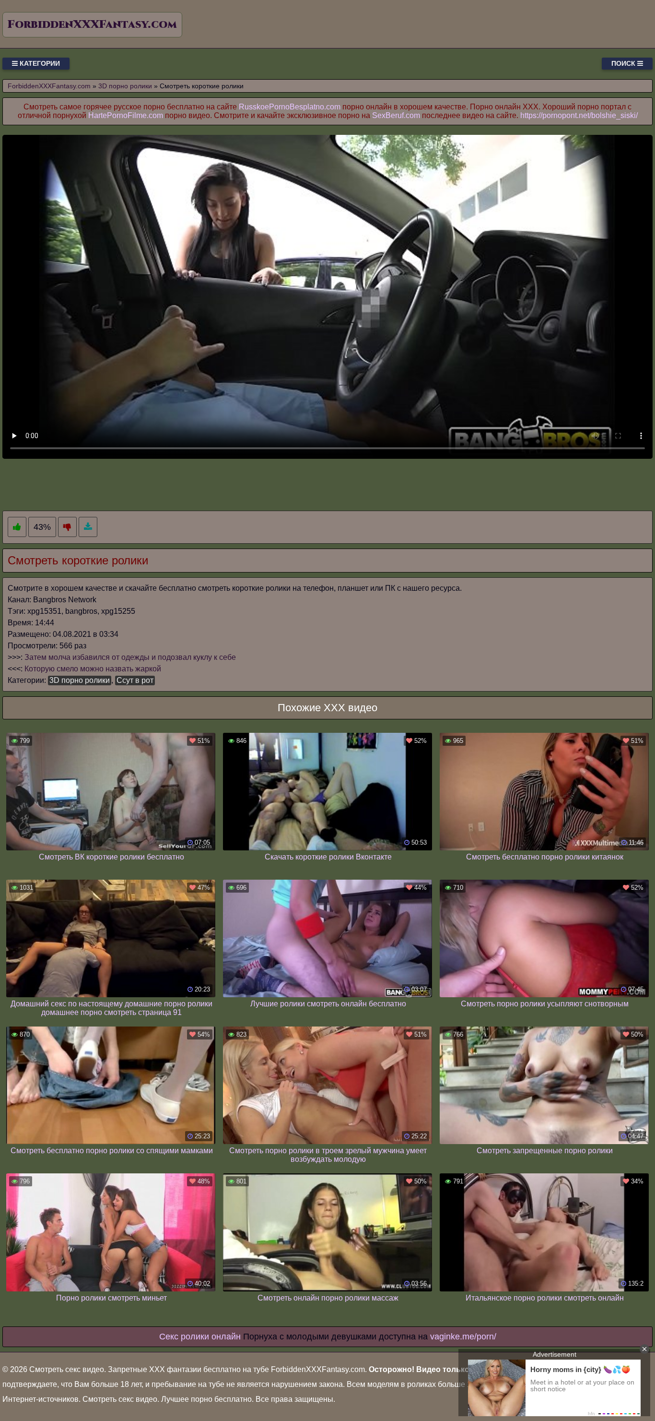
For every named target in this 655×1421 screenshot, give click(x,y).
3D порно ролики (79, 680)
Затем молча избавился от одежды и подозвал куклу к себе (130, 657)
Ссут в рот (135, 680)
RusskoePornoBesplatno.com (289, 107)
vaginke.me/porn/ (463, 1336)
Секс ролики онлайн (200, 1336)
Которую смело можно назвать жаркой (92, 669)
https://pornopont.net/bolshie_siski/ (579, 115)
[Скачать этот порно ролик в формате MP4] (88, 527)
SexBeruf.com (396, 115)
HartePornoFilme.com (125, 115)
